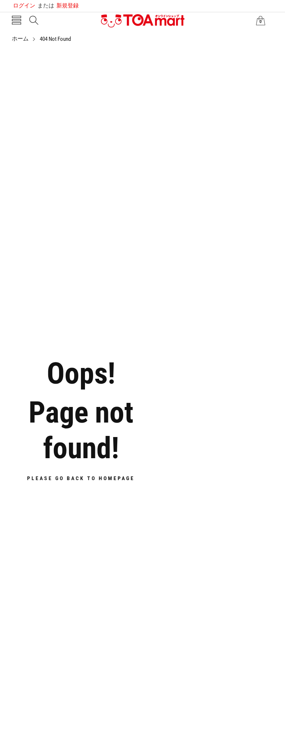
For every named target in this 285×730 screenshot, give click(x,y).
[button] (16, 21)
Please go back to (81, 478)
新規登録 (58, 5)
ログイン (24, 5)
